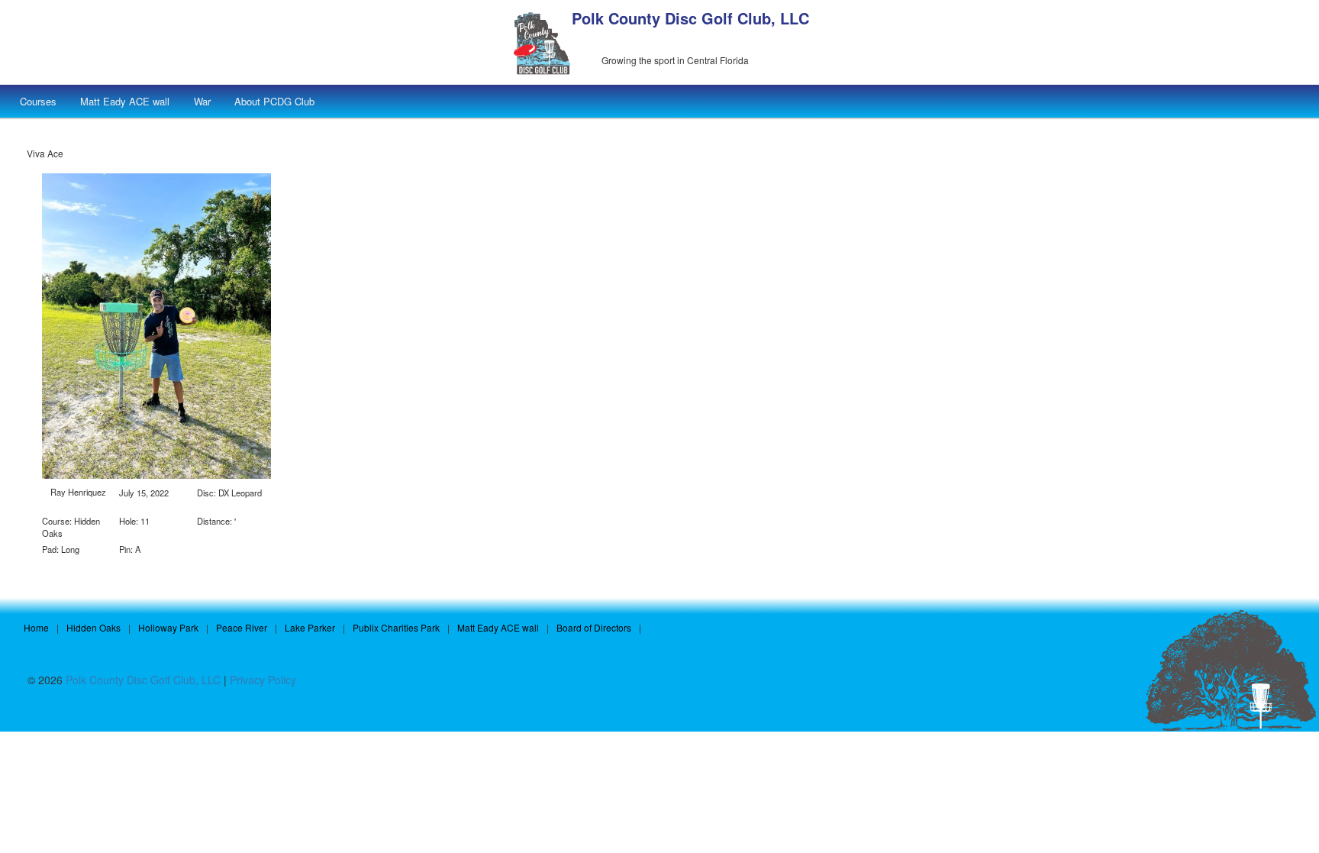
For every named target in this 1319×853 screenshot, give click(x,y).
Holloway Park (168, 627)
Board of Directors (593, 627)
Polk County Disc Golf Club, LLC (690, 18)
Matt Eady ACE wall (124, 101)
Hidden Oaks (93, 627)
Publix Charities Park (396, 627)
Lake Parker (310, 627)
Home (36, 627)
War (202, 101)
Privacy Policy (263, 679)
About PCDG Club (274, 101)
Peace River (241, 627)
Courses (38, 101)
